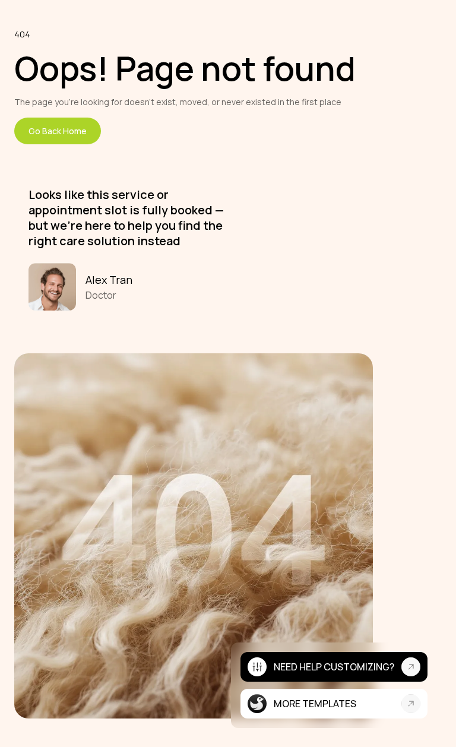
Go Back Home (57, 131)
